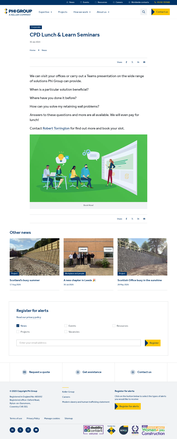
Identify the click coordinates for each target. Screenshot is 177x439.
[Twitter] (132, 62)
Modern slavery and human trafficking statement (86, 402)
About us (102, 12)
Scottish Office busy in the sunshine (140, 280)
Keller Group (68, 392)
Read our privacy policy (28, 317)
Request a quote (39, 372)
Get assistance (92, 372)
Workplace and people (74, 274)
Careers (119, 2)
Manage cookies (52, 418)
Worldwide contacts (140, 2)
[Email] (144, 62)
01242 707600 (163, 2)
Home (32, 50)
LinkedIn (12, 430)
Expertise (44, 12)
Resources (102, 2)
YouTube (36, 430)
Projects (62, 12)
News (71, 2)
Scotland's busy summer (25, 280)
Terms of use (16, 418)
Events (86, 2)
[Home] (18, 12)
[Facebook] (126, 62)
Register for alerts (129, 406)
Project (14, 274)
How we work (81, 12)
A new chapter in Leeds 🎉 (80, 280)
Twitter (20, 430)
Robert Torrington (56, 128)
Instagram (28, 430)
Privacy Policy (33, 418)
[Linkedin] (138, 62)
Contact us (162, 12)
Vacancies (74, 332)
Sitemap (69, 418)
